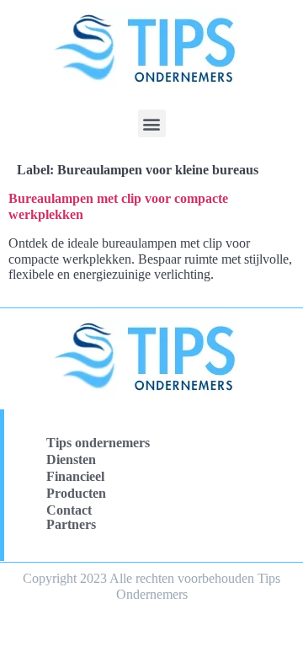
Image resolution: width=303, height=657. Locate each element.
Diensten (71, 459)
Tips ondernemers (98, 442)
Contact (69, 510)
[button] (152, 123)
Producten (76, 493)
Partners (71, 524)
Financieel (75, 476)
